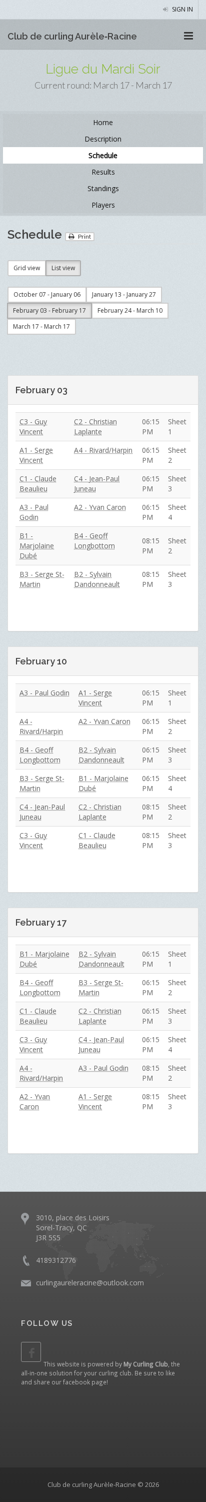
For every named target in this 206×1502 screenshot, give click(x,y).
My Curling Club (146, 1364)
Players (103, 205)
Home (103, 122)
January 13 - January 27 (124, 294)
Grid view (27, 268)
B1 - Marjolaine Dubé (37, 545)
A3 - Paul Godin (34, 512)
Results (103, 172)
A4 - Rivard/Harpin (103, 450)
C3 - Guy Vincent (33, 426)
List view (63, 268)
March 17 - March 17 (41, 326)
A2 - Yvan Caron (100, 507)
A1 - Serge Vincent (36, 455)
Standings (103, 188)
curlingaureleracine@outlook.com (90, 1282)
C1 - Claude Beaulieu (38, 483)
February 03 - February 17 (49, 310)
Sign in (181, 9)
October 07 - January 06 (47, 294)
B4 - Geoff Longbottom (94, 540)
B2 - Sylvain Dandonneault (97, 579)
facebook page (84, 1382)
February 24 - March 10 (130, 310)
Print (84, 236)
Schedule (103, 155)
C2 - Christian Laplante (95, 426)
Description (103, 139)
